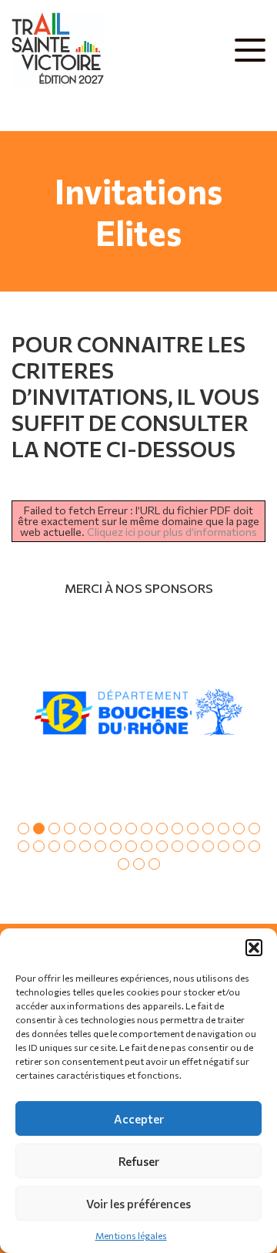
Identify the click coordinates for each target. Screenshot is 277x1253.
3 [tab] (54, 828)
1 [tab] (23, 828)
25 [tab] (146, 846)
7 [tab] (116, 828)
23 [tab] (116, 846)
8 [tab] (131, 828)
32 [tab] (254, 846)
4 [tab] (69, 828)
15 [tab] (239, 828)
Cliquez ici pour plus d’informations (172, 531)
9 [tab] (146, 828)
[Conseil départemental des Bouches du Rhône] (138, 712)
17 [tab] (23, 846)
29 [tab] (208, 846)
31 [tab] (239, 846)
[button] (254, 947)
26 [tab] (162, 846)
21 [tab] (85, 846)
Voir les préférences (138, 1204)
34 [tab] (139, 864)
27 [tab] (177, 846)
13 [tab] (208, 828)
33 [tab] (123, 864)
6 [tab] (100, 828)
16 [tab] (254, 828)
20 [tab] (69, 846)
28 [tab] (193, 846)
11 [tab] (177, 828)
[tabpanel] (138, 712)
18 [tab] (39, 846)
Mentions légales (131, 1235)
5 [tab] (85, 828)
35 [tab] (154, 864)
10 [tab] (162, 828)
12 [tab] (193, 828)
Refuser (138, 1161)
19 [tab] (54, 846)
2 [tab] (39, 828)
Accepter (139, 1119)
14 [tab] (223, 828)
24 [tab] (131, 846)
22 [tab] (100, 846)
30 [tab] (223, 846)
